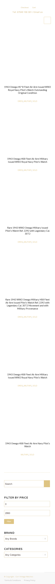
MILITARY (28, 101)
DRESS (20, 101)
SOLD (35, 101)
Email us (38, 12)
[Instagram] (33, 2)
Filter (9, 521)
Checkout (25, 7)
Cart (34, 7)
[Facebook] (24, 2)
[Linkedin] (29, 2)
